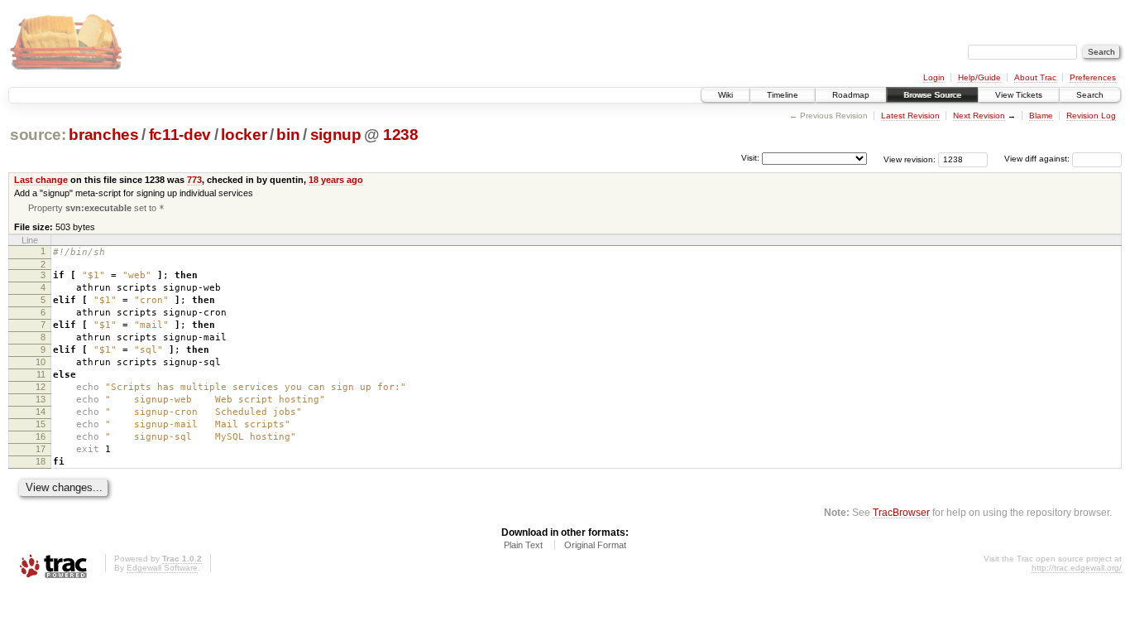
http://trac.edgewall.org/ (1077, 567)
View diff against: (1038, 158)
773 (194, 180)
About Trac (1035, 77)
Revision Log (1091, 115)
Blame (1041, 115)
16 (40, 436)
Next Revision (979, 115)
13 (40, 399)
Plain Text (523, 545)
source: (38, 134)
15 (40, 424)
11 (40, 374)
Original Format (595, 545)
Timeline (782, 94)
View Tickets (1018, 94)
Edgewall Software (162, 567)
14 (40, 412)
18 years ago (336, 180)
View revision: (909, 158)
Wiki (725, 94)
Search (1090, 94)
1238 (401, 134)
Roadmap (850, 94)
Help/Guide (979, 77)
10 (40, 362)
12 (40, 387)
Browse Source (932, 94)
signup (336, 134)
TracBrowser (901, 512)
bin (287, 134)
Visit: (750, 157)
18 (40, 461)
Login (934, 77)
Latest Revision (910, 115)
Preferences (1093, 77)
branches (103, 134)
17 (40, 449)
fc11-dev (180, 134)
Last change (41, 180)
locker (243, 134)
